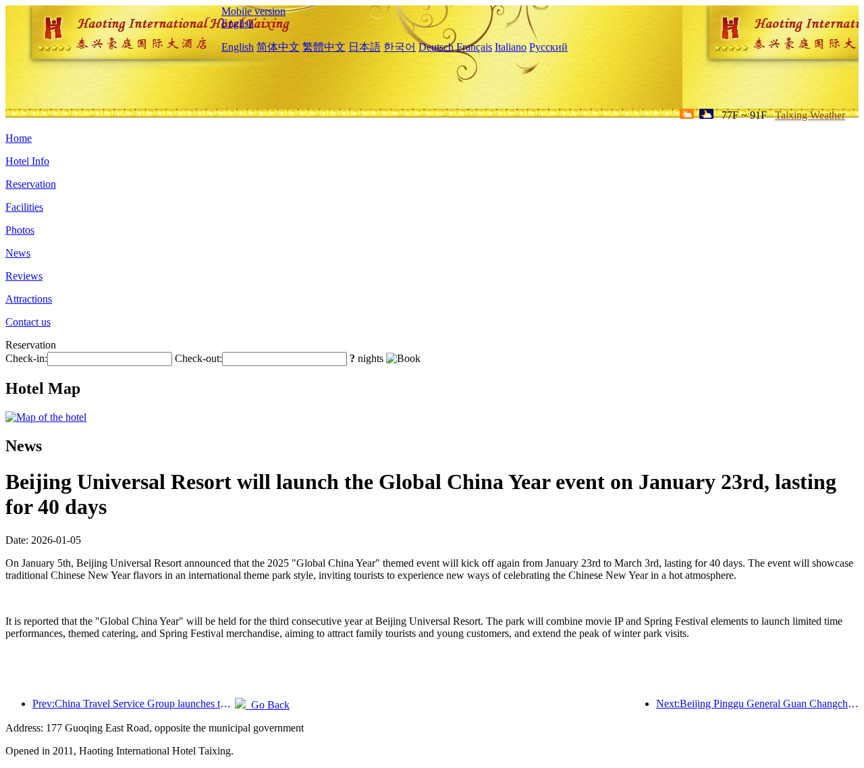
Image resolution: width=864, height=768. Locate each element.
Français (474, 47)
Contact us (28, 322)
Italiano (510, 47)
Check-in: (26, 358)
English (237, 23)
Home (18, 138)
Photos (19, 230)
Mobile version (253, 11)
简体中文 (278, 47)
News (17, 253)
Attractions (28, 299)
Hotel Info (27, 161)
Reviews (24, 276)
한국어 (399, 47)
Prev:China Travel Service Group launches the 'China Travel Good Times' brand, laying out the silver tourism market (133, 703)
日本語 (364, 47)
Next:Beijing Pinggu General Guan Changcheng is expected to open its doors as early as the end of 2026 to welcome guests (757, 703)
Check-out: (198, 358)
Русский (548, 47)
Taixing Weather (810, 115)
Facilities (24, 207)
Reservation (30, 184)
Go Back (268, 705)
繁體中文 (324, 47)
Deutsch (436, 47)
